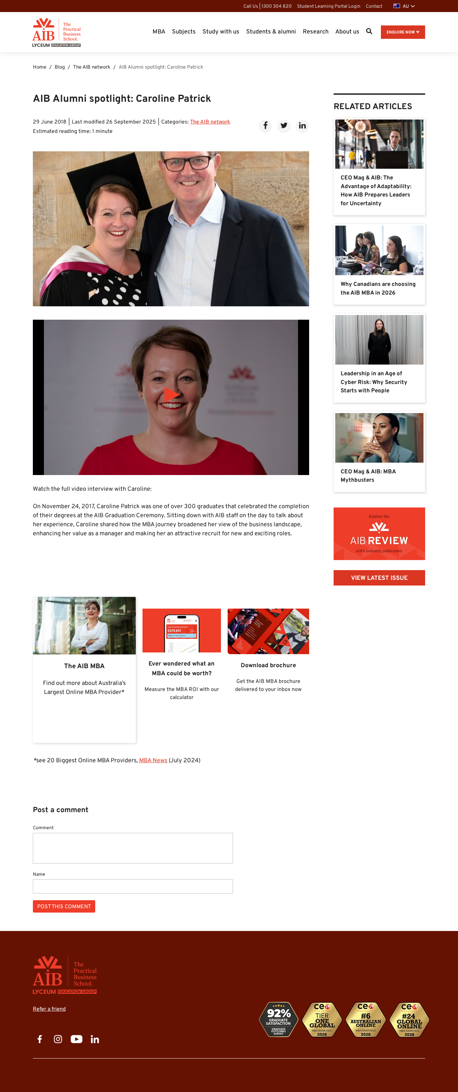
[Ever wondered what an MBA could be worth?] (181, 670)
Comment (43, 828)
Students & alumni (271, 32)
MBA (159, 32)
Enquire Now (401, 32)
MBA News (153, 761)
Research (316, 32)
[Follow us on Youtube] (76, 1039)
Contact (374, 6)
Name (39, 874)
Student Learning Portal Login (328, 6)
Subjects (184, 32)
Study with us (221, 32)
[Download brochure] (268, 670)
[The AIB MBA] (84, 670)
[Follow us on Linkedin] (95, 1039)
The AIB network (210, 122)
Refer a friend (49, 1009)
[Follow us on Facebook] (39, 1039)
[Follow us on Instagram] (58, 1039)
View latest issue (379, 578)
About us (347, 32)
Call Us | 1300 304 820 (267, 6)
